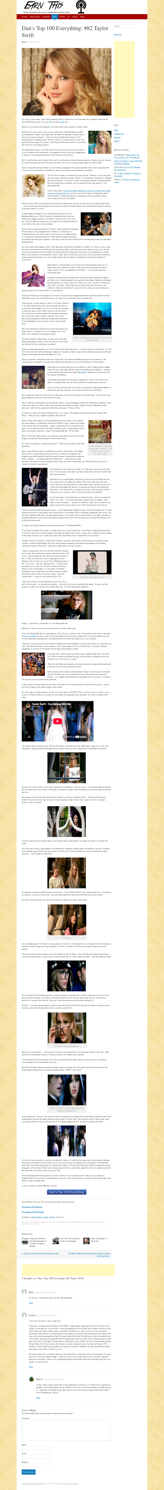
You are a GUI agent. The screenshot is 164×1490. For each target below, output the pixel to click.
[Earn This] (44, 5)
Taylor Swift (33, 1224)
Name (24, 1445)
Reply (31, 1303)
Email (24, 1453)
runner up (63, 122)
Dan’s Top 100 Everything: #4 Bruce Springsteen (70, 1239)
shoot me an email (29, 636)
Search (116, 141)
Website (25, 1462)
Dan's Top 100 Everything (57, 1222)
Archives (117, 137)
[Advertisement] (68, 1270)
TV (69, 16)
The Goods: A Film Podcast (33, 1212)
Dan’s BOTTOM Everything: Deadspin (128, 162)
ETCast (24, 16)
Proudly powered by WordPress (33, 1483)
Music (55, 16)
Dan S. (24, 42)
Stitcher (52, 1217)
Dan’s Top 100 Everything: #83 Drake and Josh (40, 1253)
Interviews (46, 16)
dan (46, 1222)
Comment (26, 1418)
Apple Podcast (36, 1217)
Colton (32, 1315)
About (82, 16)
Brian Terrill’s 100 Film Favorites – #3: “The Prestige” (127, 156)
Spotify (45, 1217)
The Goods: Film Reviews (32, 1207)
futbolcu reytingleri (121, 161)
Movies (62, 16)
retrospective (76, 1222)
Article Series (35, 16)
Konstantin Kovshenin (70, 1483)
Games (75, 16)
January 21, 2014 (34, 42)
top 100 (48, 122)
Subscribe (117, 34)
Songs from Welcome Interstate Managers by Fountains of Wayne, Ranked (38, 1242)
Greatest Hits (119, 134)
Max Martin (82, 372)
